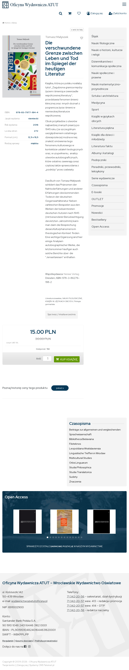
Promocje (98, 206)
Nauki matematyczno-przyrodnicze (106, 86)
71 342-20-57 (75, 601)
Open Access (100, 226)
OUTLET (98, 199)
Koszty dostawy (24, 640)
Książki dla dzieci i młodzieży (103, 137)
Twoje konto (8, 665)
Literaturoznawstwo (53, 298)
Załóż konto (120, 13)
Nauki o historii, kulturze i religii (107, 52)
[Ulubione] (79, 13)
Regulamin (7, 640)
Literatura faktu (102, 146)
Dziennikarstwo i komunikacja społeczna (106, 64)
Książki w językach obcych (103, 119)
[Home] (64, 4)
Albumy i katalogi (103, 153)
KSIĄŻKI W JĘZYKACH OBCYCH (59, 301)
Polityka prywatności (46, 640)
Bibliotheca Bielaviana (81, 439)
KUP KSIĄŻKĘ (69, 359)
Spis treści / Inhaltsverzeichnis (62, 314)
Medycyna (98, 102)
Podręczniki (99, 160)
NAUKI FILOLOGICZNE (72, 298)
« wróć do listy (77, 29)
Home (7, 23)
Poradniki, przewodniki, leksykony (106, 169)
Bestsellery (99, 219)
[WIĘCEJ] (27, 522)
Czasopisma (100, 185)
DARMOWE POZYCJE (61, 546)
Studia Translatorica (80, 472)
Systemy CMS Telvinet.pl (41, 665)
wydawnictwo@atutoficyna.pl (29, 601)
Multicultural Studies (80, 458)
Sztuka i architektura (105, 96)
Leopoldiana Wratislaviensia (85, 448)
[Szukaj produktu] (60, 13)
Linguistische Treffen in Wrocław (87, 453)
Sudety (73, 477)
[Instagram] (29, 646)
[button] (47, 537)
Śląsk (95, 36)
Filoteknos (75, 443)
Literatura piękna (103, 128)
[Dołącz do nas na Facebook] (25, 646)
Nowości (97, 212)
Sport (95, 109)
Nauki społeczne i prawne (103, 75)
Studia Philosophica (80, 467)
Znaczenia (75, 481)
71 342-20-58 (75, 610)
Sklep (14, 23)
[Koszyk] (69, 13)
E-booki (97, 192)
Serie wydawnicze (103, 178)
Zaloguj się (96, 13)
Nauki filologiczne (103, 43)
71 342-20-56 (75, 596)
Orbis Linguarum (78, 462)
